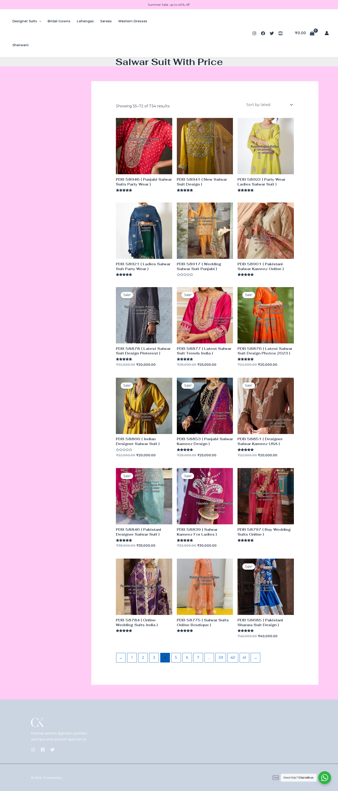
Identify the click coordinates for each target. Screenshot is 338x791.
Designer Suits (24, 21)
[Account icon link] (327, 33)
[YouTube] (280, 33)
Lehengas (85, 21)
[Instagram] (254, 33)
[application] (39, 21)
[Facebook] (263, 33)
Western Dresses (132, 21)
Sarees (106, 21)
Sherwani (20, 45)
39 (220, 657)
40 (232, 657)
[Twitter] (272, 33)
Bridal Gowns (59, 21)
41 (244, 657)
